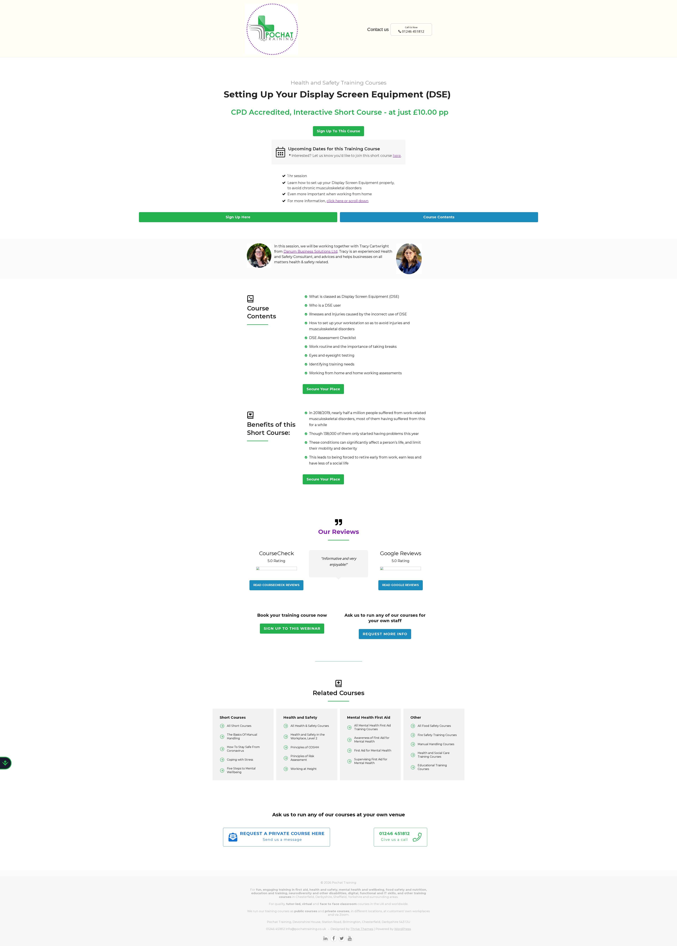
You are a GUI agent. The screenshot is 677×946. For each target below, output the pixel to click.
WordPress (402, 929)
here (397, 155)
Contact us (378, 29)
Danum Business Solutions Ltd (310, 251)
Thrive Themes (361, 929)
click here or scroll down (347, 201)
